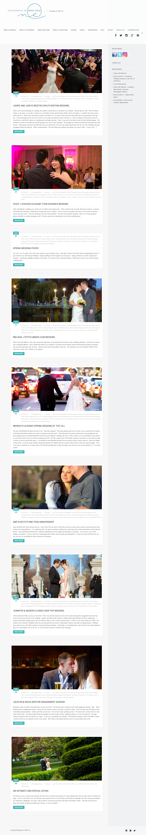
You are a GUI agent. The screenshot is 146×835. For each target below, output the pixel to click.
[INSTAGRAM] (126, 35)
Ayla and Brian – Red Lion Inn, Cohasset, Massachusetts (123, 101)
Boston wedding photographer (33, 98)
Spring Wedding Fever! (26, 248)
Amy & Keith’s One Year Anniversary (33, 522)
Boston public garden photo (74, 96)
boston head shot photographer (63, 512)
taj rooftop (96, 419)
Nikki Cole (25, 96)
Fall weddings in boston (44, 194)
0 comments (47, 96)
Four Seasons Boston (56, 194)
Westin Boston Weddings (27, 101)
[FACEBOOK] (115, 35)
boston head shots (76, 512)
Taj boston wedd (89, 419)
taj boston (81, 419)
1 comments (47, 601)
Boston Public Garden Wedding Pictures (57, 515)
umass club (69, 330)
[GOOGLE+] (132, 35)
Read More (19, 131)
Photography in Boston (65, 197)
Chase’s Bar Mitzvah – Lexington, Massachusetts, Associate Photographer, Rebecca (124, 89)
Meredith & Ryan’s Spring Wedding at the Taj (39, 426)
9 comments (47, 414)
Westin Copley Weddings (41, 101)
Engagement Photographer (28, 241)
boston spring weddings (44, 239)
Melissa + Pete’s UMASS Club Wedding (34, 337)
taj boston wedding (56, 606)
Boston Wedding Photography (49, 98)
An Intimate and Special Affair (30, 791)
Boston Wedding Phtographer (65, 98)
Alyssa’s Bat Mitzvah (120, 73)
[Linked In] (126, 831)
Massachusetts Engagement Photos (30, 697)
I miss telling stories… (120, 84)
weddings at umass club (27, 332)
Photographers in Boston (92, 98)
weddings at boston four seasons (80, 197)
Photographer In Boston (79, 98)
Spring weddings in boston (84, 241)
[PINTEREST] (138, 35)
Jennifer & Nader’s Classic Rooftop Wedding (38, 610)
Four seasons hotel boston (69, 194)
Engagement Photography (41, 241)
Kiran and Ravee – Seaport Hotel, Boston (124, 96)
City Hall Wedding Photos (83, 784)
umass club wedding (78, 330)
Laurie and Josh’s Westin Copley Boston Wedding (41, 105)
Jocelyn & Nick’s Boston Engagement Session (39, 702)
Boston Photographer (60, 96)
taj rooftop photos (71, 606)
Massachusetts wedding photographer (30, 330)
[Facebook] (130, 831)
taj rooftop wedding (44, 421)
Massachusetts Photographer (84, 194)
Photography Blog (36, 96)
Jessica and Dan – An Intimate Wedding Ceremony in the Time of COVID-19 (124, 78)
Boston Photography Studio (74, 192)
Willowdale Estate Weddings (47, 243)
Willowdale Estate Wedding (32, 243)
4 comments (47, 784)
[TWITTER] (121, 35)
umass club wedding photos (91, 330)
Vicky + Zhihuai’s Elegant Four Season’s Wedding (40, 204)
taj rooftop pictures (34, 421)
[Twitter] (134, 831)
